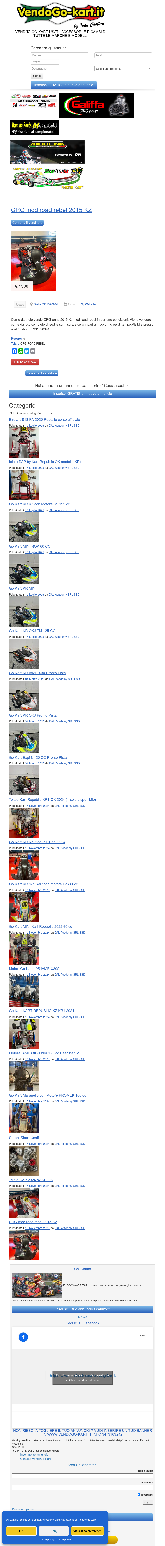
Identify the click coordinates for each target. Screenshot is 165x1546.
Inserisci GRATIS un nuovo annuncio (63, 84)
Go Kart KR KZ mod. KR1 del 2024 (37, 841)
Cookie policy (46, 1539)
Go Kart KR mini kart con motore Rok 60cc (43, 883)
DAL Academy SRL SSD (64, 425)
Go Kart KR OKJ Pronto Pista (33, 715)
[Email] (32, 351)
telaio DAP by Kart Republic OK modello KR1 (45, 461)
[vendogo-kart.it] (60, 14)
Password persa (23, 1509)
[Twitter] (26, 351)
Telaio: (15, 343)
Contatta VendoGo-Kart (35, 1458)
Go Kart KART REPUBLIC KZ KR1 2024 (41, 1010)
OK (21, 1531)
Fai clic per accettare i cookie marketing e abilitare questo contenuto (82, 1377)
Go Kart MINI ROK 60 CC (30, 546)
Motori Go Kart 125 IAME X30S (34, 968)
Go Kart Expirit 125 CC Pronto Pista (38, 757)
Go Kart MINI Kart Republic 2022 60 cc (40, 926)
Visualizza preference (87, 1531)
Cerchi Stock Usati (24, 1137)
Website (90, 304)
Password (147, 1482)
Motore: (16, 338)
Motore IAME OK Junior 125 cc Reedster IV (44, 1052)
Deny (53, 1531)
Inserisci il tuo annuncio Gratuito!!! (82, 1308)
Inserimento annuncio (34, 1454)
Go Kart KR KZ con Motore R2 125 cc (39, 503)
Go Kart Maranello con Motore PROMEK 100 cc (47, 1095)
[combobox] (123, 68)
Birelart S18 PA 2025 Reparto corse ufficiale (44, 419)
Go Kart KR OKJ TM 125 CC (32, 630)
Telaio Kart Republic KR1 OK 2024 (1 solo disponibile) (52, 799)
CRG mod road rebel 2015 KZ (51, 209)
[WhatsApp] (20, 351)
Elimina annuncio (25, 362)
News (82, 1316)
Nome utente (145, 1470)
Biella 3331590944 (46, 304)
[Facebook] (14, 351)
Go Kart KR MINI (22, 588)
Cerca (37, 76)
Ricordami (146, 1494)
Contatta (27, 222)
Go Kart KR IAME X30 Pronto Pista (37, 672)
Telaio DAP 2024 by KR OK (31, 1179)
